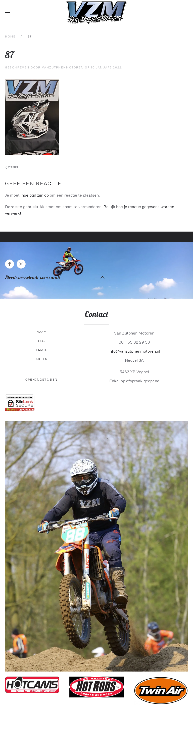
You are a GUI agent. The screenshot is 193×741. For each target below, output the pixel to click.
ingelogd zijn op (35, 195)
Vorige (13, 167)
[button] (7, 13)
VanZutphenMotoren (63, 67)
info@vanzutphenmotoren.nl (134, 351)
